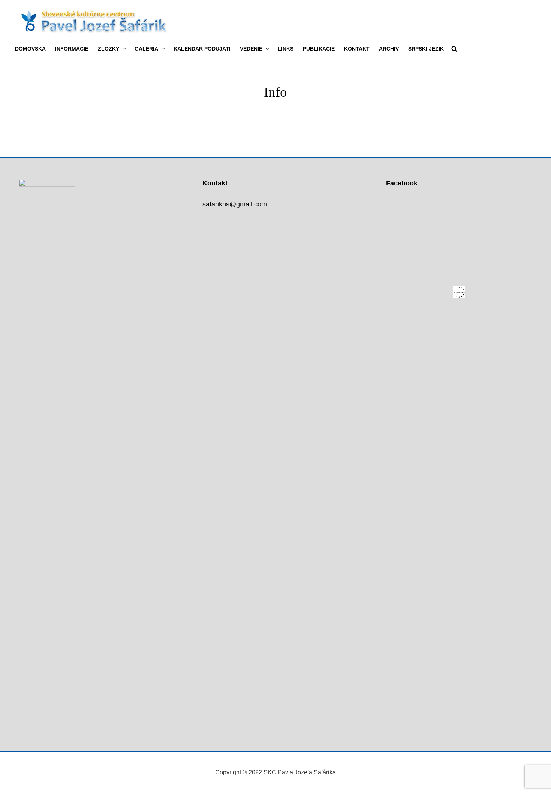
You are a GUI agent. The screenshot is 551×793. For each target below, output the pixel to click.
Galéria (146, 49)
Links (285, 49)
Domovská (30, 49)
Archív (389, 49)
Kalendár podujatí (202, 49)
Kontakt (357, 49)
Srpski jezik (426, 49)
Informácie (71, 49)
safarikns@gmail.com (234, 204)
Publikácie (319, 49)
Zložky (108, 49)
